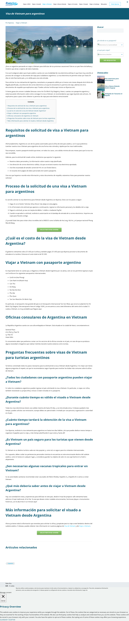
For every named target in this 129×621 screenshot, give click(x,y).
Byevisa (11, 23)
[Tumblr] (16, 569)
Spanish (10, 563)
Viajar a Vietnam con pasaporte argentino (21, 113)
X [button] (127, 2)
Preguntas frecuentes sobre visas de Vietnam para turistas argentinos (31, 118)
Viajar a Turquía (83, 4)
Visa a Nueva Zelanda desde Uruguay (112, 87)
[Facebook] (7, 569)
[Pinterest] (13, 569)
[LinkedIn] (19, 569)
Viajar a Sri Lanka (73, 4)
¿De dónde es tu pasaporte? (106, 41)
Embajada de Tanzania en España (113, 94)
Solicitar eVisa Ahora (49, 230)
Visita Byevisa (115, 4)
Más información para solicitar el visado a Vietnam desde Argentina (30, 121)
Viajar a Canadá (36, 4)
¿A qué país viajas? (103, 50)
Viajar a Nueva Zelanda (59, 4)
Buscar (121, 30)
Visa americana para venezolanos (112, 79)
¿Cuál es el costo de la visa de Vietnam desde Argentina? (26, 111)
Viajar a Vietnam (47, 4)
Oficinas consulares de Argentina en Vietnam (22, 116)
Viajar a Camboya (94, 4)
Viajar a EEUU (26, 4)
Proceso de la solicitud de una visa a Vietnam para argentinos (28, 108)
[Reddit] (22, 569)
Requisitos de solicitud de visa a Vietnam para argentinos (27, 106)
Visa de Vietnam (69, 526)
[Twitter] (10, 569)
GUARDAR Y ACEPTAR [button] (7, 620)
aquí (89, 590)
